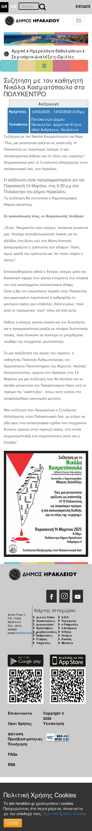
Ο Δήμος (41, 639)
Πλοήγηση (17, 743)
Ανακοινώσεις (45, 621)
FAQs (12, 754)
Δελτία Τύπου (45, 617)
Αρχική (18, 51)
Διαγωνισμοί (45, 624)
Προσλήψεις (44, 628)
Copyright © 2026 (53, 716)
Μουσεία (67, 643)
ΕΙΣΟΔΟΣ (83, 6)
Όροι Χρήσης (20, 723)
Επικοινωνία (20, 713)
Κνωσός (67, 639)
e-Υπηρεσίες (70, 624)
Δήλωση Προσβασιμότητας (21, 736)
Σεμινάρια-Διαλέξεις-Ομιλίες (43, 57)
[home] (35, 23)
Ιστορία (67, 635)
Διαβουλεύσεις (46, 632)
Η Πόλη (66, 632)
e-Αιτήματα (69, 628)
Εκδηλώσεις (44, 635)
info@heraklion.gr (26, 633)
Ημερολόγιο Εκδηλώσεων (55, 51)
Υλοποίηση (53, 723)
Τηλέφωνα (69, 621)
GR (4, 6)
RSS (11, 764)
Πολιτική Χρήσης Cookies (64, 813)
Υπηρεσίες (43, 643)
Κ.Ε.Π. (65, 617)
